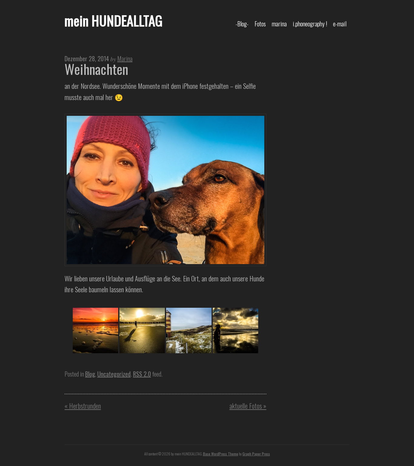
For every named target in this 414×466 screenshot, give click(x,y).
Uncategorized (114, 373)
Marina (124, 58)
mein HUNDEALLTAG (113, 20)
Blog (90, 373)
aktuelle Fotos (247, 406)
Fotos (260, 23)
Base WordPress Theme (220, 453)
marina (279, 23)
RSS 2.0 (142, 373)
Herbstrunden (83, 406)
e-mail (339, 23)
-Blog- (242, 23)
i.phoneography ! (310, 23)
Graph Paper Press (256, 453)
